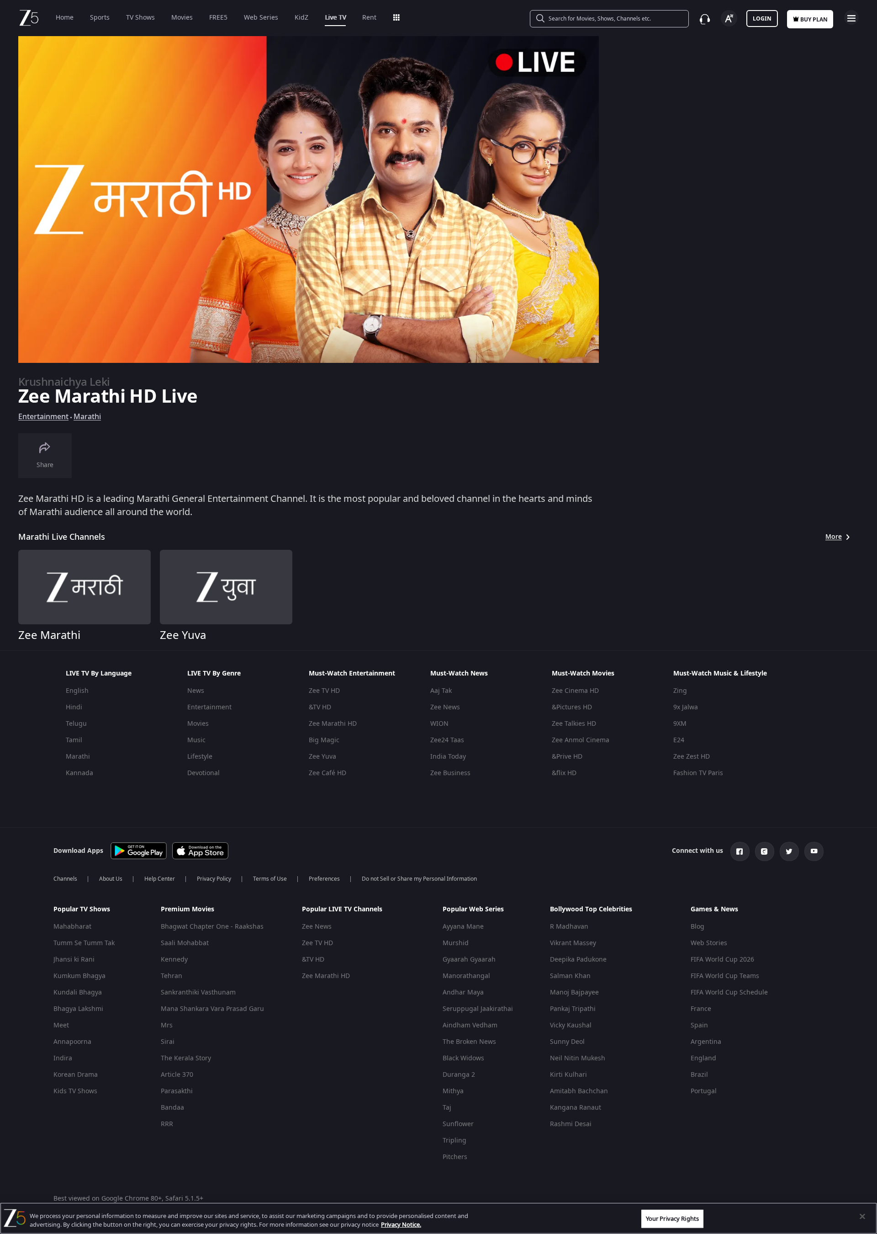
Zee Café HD (327, 773)
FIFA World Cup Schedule (729, 992)
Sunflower (458, 1124)
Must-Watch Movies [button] (583, 673)
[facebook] (740, 851)
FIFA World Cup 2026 (722, 959)
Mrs (167, 1025)
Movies (182, 17)
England (703, 1058)
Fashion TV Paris (698, 773)
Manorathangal (466, 976)
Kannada (79, 773)
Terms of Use (270, 879)
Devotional (203, 773)
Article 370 (177, 1075)
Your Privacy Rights (672, 1218)
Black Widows (463, 1058)
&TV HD (320, 707)
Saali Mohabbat (185, 943)
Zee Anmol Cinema (580, 740)
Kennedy (174, 959)
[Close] (862, 1217)
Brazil (699, 1075)
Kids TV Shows (75, 1091)
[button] (100, 912)
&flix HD (564, 773)
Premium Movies (187, 909)
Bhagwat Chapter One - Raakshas (212, 926)
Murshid (456, 943)
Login (762, 19)
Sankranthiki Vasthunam (198, 992)
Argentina (706, 1042)
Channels (65, 879)
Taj (447, 1107)
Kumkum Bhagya (79, 976)
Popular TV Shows (81, 909)
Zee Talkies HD (574, 724)
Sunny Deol (567, 1042)
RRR (167, 1124)
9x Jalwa (685, 707)
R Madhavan (569, 926)
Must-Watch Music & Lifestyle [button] (720, 673)
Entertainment (43, 416)
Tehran (171, 976)
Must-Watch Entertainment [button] (352, 673)
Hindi (74, 707)
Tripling (454, 1140)
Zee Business (450, 773)
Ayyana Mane (463, 926)
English (77, 691)
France (701, 1009)
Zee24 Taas (447, 740)
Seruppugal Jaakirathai (478, 1009)
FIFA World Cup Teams (725, 976)
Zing (680, 691)
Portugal (704, 1091)
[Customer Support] (705, 19)
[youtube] (814, 851)
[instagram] (764, 851)
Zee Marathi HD (333, 724)
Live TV (335, 17)
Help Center (159, 879)
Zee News (445, 707)
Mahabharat (72, 926)
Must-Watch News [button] (459, 673)
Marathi (87, 416)
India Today (448, 756)
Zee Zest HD (691, 756)
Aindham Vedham (470, 1025)
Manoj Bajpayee (574, 992)
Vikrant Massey (573, 943)
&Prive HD (567, 756)
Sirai (167, 1042)
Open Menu (851, 17)
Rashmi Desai (571, 1124)
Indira (62, 1058)
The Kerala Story (186, 1058)
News (195, 691)
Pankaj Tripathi (573, 1009)
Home (65, 17)
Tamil (74, 740)
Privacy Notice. (401, 1224)
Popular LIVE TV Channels (342, 909)
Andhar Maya (463, 992)
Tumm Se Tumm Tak (84, 943)
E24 (678, 740)
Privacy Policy (214, 879)
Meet (61, 1025)
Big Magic (324, 740)
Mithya (453, 1091)
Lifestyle (199, 756)
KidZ (301, 17)
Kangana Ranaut (575, 1107)
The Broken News (469, 1042)
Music (196, 740)
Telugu (76, 724)
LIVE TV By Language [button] (99, 673)
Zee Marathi (49, 635)
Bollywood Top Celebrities (591, 909)
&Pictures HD (572, 707)
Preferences (324, 879)
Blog (697, 926)
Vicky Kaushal (571, 1025)
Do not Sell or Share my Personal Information (419, 879)
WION (439, 724)
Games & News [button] (714, 909)
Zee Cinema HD (575, 691)
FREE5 (218, 17)
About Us (110, 879)
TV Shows (140, 17)
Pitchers (455, 1157)
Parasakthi (177, 1091)
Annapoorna (72, 1042)
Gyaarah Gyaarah (469, 959)
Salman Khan (570, 976)
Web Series (261, 17)
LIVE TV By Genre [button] (214, 673)
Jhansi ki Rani (74, 959)
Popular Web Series (473, 909)
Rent (369, 17)
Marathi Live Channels (61, 537)
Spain (699, 1025)
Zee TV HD (324, 691)
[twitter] (789, 851)
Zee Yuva (183, 635)
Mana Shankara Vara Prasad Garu (212, 1009)
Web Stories (709, 943)
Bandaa (172, 1107)
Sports (100, 17)
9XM (680, 724)
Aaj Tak (441, 691)
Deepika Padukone (578, 959)
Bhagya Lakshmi (78, 1009)
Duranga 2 (459, 1075)
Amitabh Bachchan (579, 1091)
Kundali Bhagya (77, 992)
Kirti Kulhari (568, 1075)
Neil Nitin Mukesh (577, 1058)
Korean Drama (75, 1075)
